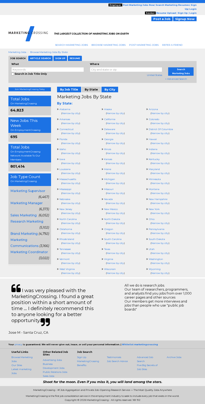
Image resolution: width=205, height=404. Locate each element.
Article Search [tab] (40, 58)
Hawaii (153, 139)
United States (154, 75)
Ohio (152, 219)
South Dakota (157, 239)
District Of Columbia (161, 129)
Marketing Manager (26, 203)
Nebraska (64, 199)
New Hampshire (158, 199)
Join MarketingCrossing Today (30, 89)
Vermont (64, 259)
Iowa (62, 159)
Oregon (108, 229)
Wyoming (155, 269)
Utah (152, 249)
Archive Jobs (174, 357)
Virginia (108, 259)
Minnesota (155, 179)
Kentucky (154, 159)
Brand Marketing (24, 234)
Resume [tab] (75, 58)
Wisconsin (110, 269)
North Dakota (112, 219)
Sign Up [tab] (60, 58)
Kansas (108, 159)
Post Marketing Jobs (144, 44)
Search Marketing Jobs (71, 44)
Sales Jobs (48, 375)
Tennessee (65, 249)
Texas (107, 249)
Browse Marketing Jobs (108, 44)
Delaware (109, 129)
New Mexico (111, 209)
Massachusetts (67, 179)
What (15, 64)
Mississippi (65, 189)
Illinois (107, 149)
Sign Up (81, 357)
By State (91, 89)
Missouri (109, 189)
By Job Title (69, 89)
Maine (107, 169)
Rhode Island (66, 239)
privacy (18, 344)
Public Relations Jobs (55, 371)
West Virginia (67, 269)
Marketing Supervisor (27, 191)
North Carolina (68, 219)
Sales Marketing (23, 215)
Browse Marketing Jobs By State (49, 52)
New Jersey (65, 209)
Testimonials (114, 357)
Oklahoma (65, 229)
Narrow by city (70, 113)
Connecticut (66, 129)
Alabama (64, 109)
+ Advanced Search (176, 78)
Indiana (153, 149)
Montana (154, 189)
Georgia (108, 139)
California (109, 119)
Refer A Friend (172, 44)
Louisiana (64, 169)
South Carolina (113, 239)
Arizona (153, 109)
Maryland (154, 169)
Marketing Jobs (17, 52)
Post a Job (162, 19)
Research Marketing (26, 221)
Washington (156, 259)
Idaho (62, 149)
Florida (63, 139)
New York (154, 209)
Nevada (108, 199)
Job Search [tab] (18, 58)
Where (94, 64)
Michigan (109, 179)
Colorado (154, 119)
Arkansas (64, 119)
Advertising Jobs (52, 359)
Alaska (108, 109)
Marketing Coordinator (29, 252)
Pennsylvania (156, 229)
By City (110, 89)
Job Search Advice (117, 361)
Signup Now (185, 19)
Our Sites (16, 365)
